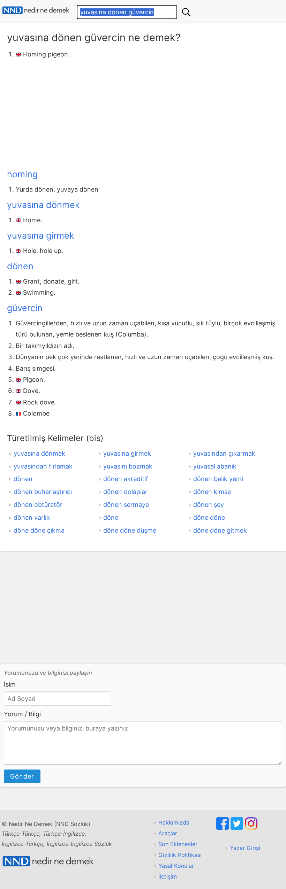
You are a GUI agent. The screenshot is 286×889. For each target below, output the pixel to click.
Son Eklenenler (177, 844)
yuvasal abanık (214, 466)
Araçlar (167, 833)
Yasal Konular (176, 865)
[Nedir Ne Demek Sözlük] (36, 10)
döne (110, 517)
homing (22, 174)
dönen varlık (32, 517)
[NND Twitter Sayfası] (238, 827)
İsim (10, 684)
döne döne (209, 517)
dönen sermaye (126, 504)
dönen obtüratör (38, 504)
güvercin (25, 308)
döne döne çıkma (39, 530)
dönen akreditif (125, 478)
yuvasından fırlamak (43, 466)
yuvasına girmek (40, 235)
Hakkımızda (173, 822)
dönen (20, 266)
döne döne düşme (129, 530)
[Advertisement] (143, 112)
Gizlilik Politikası (180, 854)
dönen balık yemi (218, 478)
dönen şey (208, 504)
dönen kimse (212, 491)
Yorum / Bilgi (22, 714)
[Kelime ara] (186, 12)
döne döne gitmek (220, 530)
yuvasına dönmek (43, 205)
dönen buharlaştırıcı (43, 491)
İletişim (167, 876)
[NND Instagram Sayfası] (251, 827)
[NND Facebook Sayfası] (223, 827)
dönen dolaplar (125, 491)
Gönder (22, 776)
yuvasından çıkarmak (224, 453)
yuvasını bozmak (127, 466)
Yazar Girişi (245, 847)
